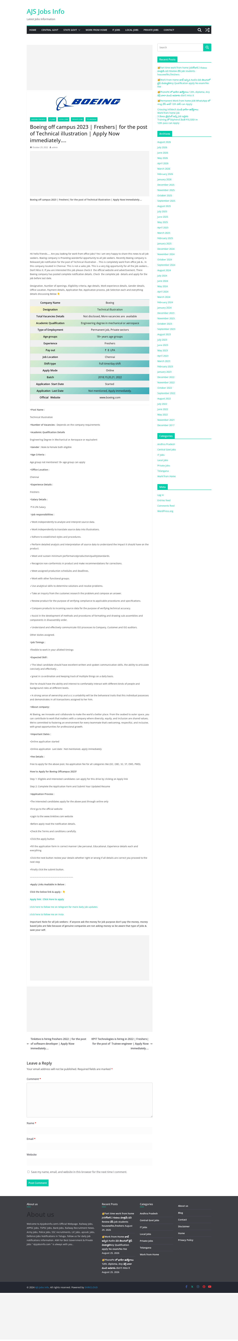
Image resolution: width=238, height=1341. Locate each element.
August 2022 (164, 398)
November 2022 (166, 382)
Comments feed (166, 505)
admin (55, 147)
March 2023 (163, 361)
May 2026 (162, 158)
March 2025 (163, 232)
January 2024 (164, 307)
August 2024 (164, 270)
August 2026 (164, 141)
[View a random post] (207, 30)
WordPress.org (165, 511)
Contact (169, 29)
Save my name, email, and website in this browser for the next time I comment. (79, 1172)
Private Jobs (151, 29)
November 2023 (166, 318)
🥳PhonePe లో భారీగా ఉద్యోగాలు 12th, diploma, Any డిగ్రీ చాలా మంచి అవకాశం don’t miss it (118, 1263)
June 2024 (162, 280)
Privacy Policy (185, 1240)
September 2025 (166, 200)
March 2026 (163, 168)
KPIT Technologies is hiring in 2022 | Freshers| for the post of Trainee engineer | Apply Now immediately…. (120, 1043)
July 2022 (162, 403)
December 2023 (165, 313)
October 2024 (164, 259)
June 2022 (162, 409)
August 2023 (164, 334)
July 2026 (162, 147)
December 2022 (165, 377)
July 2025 (162, 211)
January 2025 (164, 243)
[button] (78, 30)
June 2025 (162, 216)
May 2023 (162, 350)
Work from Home (96, 29)
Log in (160, 495)
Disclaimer (184, 1226)
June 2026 (162, 152)
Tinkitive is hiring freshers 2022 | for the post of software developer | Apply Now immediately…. (58, 1043)
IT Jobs (116, 29)
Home (32, 29)
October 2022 (164, 387)
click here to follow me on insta (47, 914)
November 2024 (166, 254)
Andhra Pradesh (38, 119)
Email (31, 1139)
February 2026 (165, 174)
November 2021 (166, 419)
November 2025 (166, 190)
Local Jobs (131, 29)
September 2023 (166, 329)
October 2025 (164, 195)
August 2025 (164, 206)
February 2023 (165, 366)
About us (183, 1205)
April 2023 (162, 355)
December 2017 (165, 425)
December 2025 (165, 184)
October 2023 (164, 323)
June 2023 (162, 345)
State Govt (70, 29)
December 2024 (165, 248)
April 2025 (162, 227)
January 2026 (164, 179)
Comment (34, 1079)
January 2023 (164, 371)
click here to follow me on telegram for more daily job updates (63, 906)
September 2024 (166, 264)
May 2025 (162, 222)
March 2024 (163, 296)
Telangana (91, 119)
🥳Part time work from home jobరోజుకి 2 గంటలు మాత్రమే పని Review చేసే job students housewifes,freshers (182, 71)
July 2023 (162, 339)
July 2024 (162, 275)
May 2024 (162, 286)
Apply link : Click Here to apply (47, 899)
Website (32, 1154)
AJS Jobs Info (45, 11)
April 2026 (162, 163)
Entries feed (163, 500)
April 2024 (162, 291)
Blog (180, 1212)
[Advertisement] (90, 67)
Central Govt (49, 29)
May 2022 (162, 414)
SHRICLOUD (91, 1287)
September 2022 (166, 393)
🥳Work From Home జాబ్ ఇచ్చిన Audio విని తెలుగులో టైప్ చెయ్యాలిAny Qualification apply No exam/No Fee (183, 83)
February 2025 (165, 238)
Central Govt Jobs (166, 449)
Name (31, 1123)
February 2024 (165, 302)
